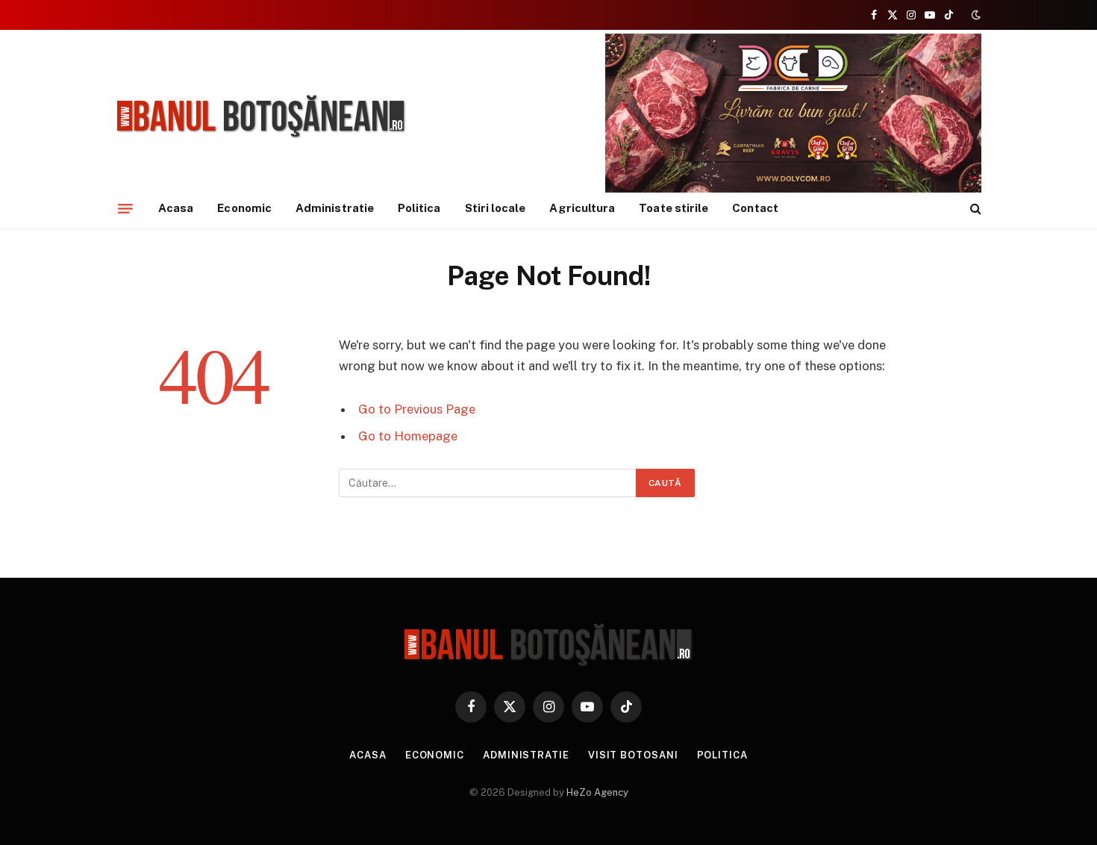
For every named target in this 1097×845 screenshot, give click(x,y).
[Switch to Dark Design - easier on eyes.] (974, 15)
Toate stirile (673, 208)
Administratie (335, 208)
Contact (755, 208)
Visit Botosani (633, 755)
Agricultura (582, 208)
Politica (419, 208)
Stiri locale (495, 208)
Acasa (175, 208)
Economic (244, 208)
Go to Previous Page (416, 409)
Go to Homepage (407, 435)
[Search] (974, 208)
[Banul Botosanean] (261, 117)
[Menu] (125, 208)
